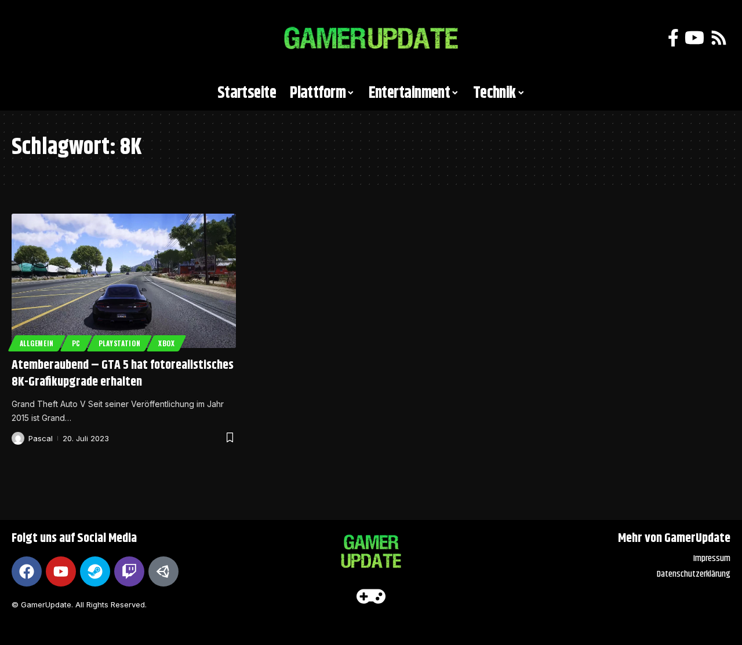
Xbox (166, 343)
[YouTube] (694, 38)
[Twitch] (129, 571)
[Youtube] (61, 571)
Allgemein (37, 343)
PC (76, 343)
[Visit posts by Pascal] (18, 438)
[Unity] (163, 571)
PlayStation (120, 343)
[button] (26, 38)
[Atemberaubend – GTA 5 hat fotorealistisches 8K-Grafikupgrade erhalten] (124, 281)
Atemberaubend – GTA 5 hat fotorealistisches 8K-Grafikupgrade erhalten (123, 374)
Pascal (40, 438)
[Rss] (718, 38)
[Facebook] (673, 38)
